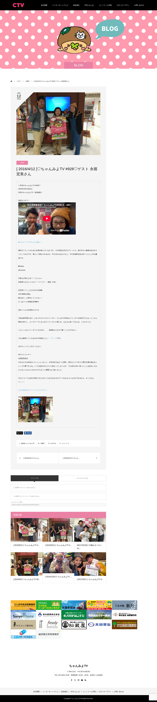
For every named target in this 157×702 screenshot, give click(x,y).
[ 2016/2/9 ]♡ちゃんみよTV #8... (26, 579)
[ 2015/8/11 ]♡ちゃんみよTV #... (26, 545)
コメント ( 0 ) (34, 478)
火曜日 (22, 162)
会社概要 (44, 5)
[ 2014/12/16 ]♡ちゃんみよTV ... (58, 577)
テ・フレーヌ (52, 338)
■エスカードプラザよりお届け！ (30, 242)
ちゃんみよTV (30, 443)
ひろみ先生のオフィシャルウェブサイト (32, 390)
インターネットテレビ (60, 5)
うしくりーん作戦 (105, 5)
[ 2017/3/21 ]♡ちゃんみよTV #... (90, 579)
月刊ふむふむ (89, 5)
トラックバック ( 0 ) (82, 478)
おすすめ (53, 443)
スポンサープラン (123, 5)
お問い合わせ (139, 5)
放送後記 (76, 5)
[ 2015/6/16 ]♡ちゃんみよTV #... (58, 545)
